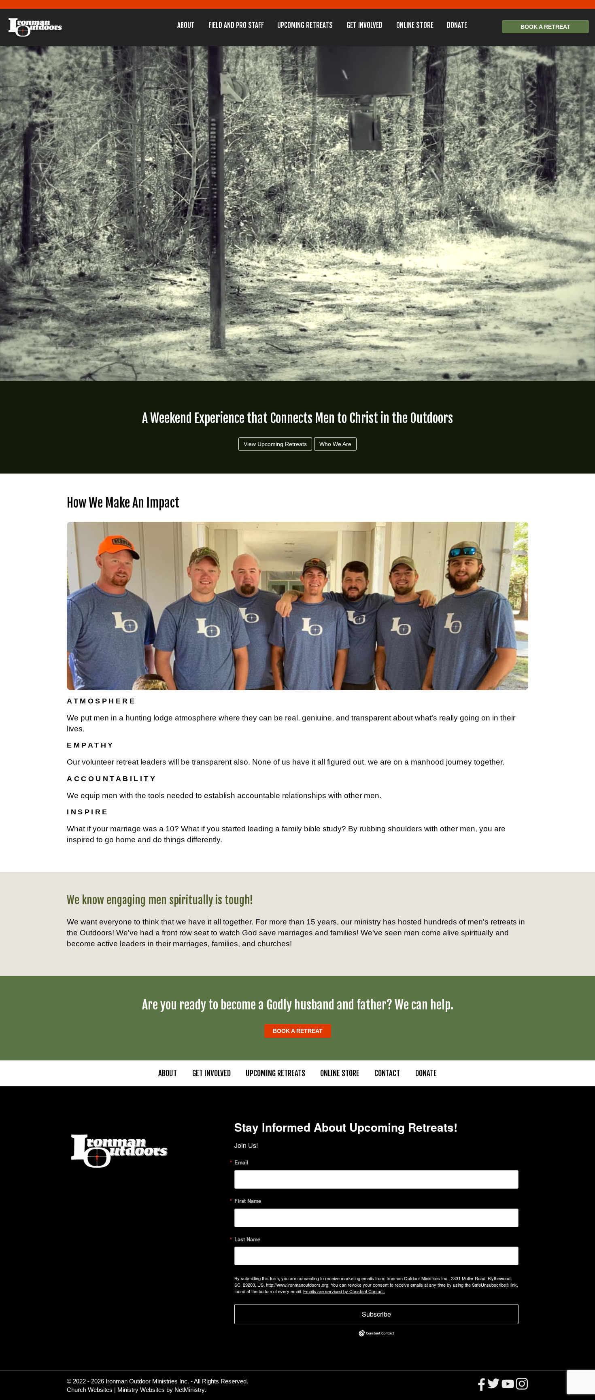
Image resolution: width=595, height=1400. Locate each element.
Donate (457, 25)
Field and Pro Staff (236, 25)
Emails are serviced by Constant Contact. (344, 1291)
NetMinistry (189, 1389)
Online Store (415, 25)
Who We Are (335, 444)
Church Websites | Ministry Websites (116, 1389)
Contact (387, 1073)
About (186, 25)
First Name (247, 1201)
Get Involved (364, 25)
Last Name (247, 1239)
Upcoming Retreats (305, 25)
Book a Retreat (545, 26)
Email (241, 1162)
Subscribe (376, 1314)
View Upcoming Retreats (275, 444)
